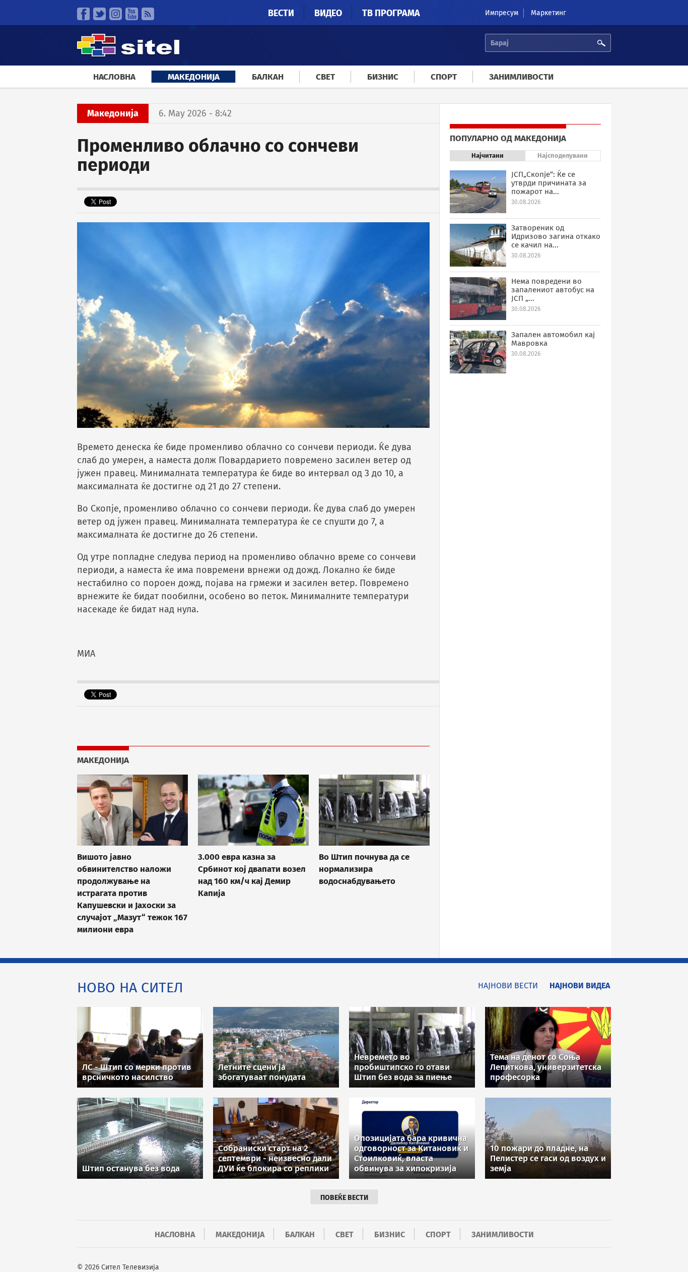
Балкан (268, 77)
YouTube (131, 14)
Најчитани (487, 155)
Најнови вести (508, 985)
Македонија (194, 77)
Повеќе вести (344, 1197)
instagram (115, 14)
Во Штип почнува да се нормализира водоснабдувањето (364, 869)
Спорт (444, 77)
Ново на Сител (130, 987)
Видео (328, 13)
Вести (281, 13)
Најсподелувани (562, 155)
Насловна (114, 77)
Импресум (501, 13)
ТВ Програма (391, 13)
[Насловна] (128, 55)
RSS (148, 14)
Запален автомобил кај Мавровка (553, 339)
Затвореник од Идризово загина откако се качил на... (555, 236)
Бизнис (382, 77)
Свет (325, 77)
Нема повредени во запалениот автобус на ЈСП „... (552, 290)
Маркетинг (548, 13)
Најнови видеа (579, 985)
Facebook (83, 14)
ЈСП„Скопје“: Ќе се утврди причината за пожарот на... (548, 183)
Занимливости (521, 77)
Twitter (99, 14)
